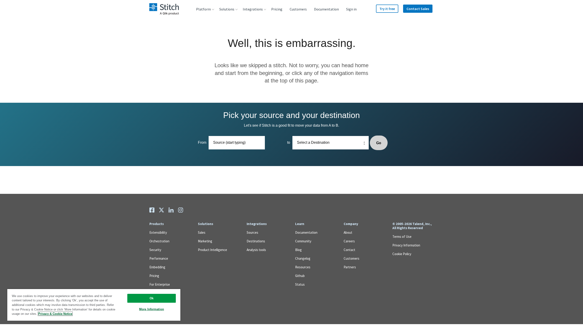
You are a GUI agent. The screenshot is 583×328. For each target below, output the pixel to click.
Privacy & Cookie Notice (55, 313)
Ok (151, 298)
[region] (93, 305)
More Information (151, 309)
